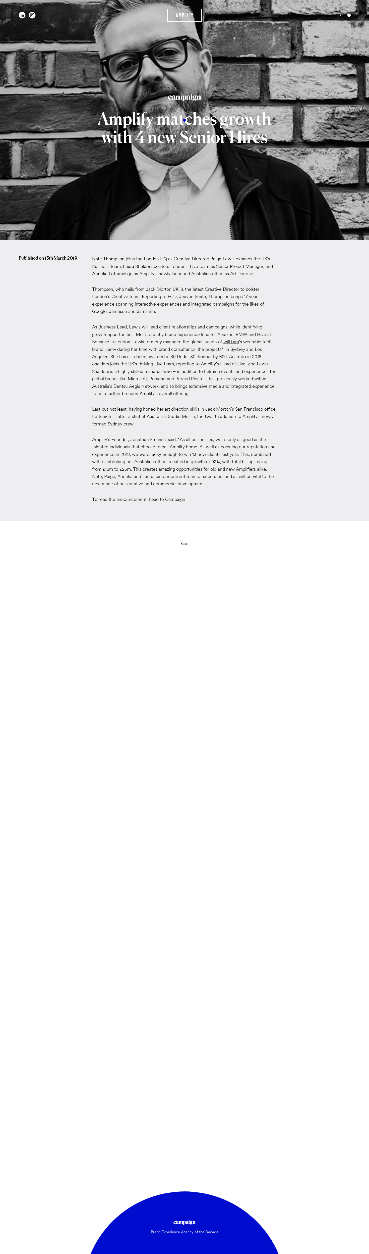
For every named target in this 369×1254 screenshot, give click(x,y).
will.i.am (231, 342)
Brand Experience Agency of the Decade (184, 1231)
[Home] (184, 15)
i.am (110, 349)
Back (184, 543)
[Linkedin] (22, 15)
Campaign (175, 499)
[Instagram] (32, 15)
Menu (341, 15)
